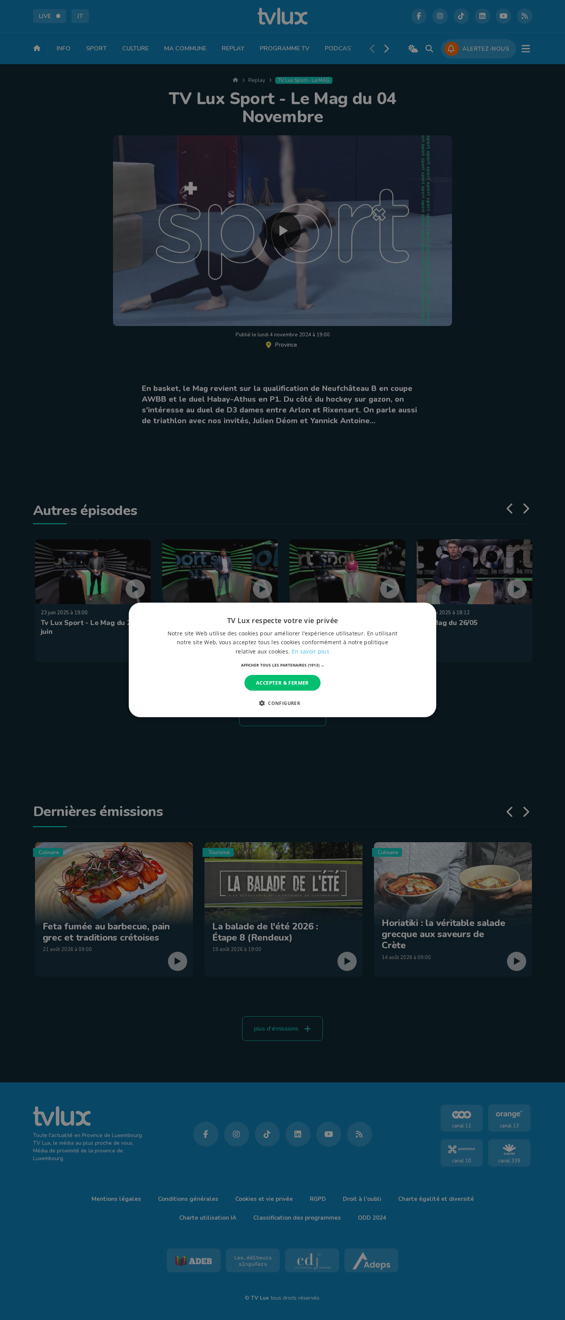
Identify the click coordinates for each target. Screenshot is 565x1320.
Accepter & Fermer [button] (282, 682)
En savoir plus (310, 651)
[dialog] (282, 660)
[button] (282, 665)
